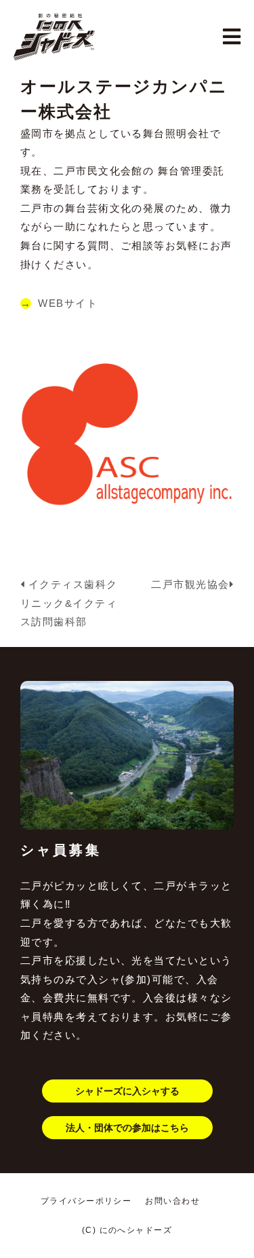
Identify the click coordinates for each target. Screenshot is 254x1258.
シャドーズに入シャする (127, 1091)
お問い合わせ (172, 1201)
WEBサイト (68, 303)
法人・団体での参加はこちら (127, 1127)
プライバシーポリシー (86, 1201)
